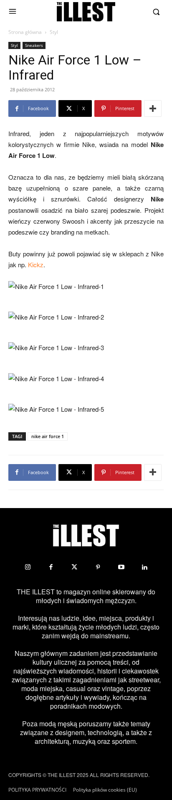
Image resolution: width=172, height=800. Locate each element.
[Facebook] (51, 567)
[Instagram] (27, 567)
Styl (54, 32)
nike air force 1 (47, 436)
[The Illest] (86, 11)
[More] (153, 108)
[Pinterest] (97, 567)
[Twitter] (74, 567)
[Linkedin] (144, 567)
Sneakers (34, 45)
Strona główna (25, 32)
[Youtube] (121, 567)
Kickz (35, 264)
